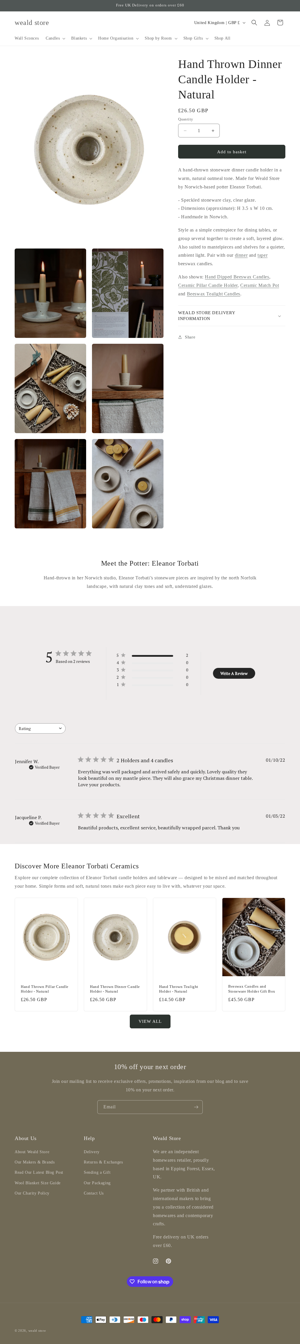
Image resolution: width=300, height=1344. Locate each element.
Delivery (92, 1152)
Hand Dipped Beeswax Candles (237, 276)
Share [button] (190, 337)
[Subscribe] (196, 1107)
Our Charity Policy (32, 1193)
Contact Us (94, 1193)
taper (262, 255)
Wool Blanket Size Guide (38, 1183)
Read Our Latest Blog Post (39, 1172)
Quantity (185, 119)
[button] (55, 38)
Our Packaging (97, 1183)
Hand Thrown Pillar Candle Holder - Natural (45, 989)
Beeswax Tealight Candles (213, 293)
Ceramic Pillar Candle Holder (208, 285)
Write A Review (234, 673)
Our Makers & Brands (34, 1162)
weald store (37, 1330)
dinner (241, 255)
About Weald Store (32, 1152)
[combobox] (40, 728)
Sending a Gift (97, 1172)
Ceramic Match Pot (259, 285)
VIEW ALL (150, 1021)
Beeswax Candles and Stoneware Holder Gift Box (251, 989)
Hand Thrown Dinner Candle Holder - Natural (115, 989)
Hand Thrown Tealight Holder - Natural (178, 989)
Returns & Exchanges (103, 1162)
